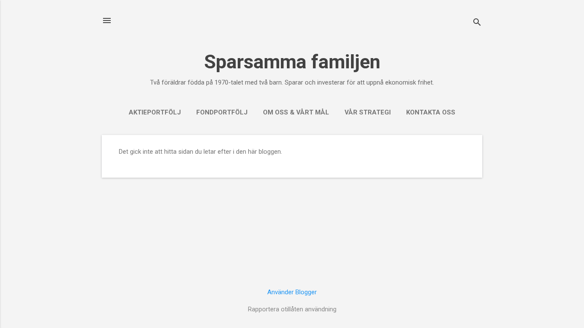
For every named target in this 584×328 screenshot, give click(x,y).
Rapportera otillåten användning (292, 309)
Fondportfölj (222, 112)
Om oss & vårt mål (296, 112)
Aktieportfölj (155, 112)
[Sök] (477, 23)
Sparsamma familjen (292, 61)
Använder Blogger (292, 292)
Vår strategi (368, 112)
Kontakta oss (430, 112)
